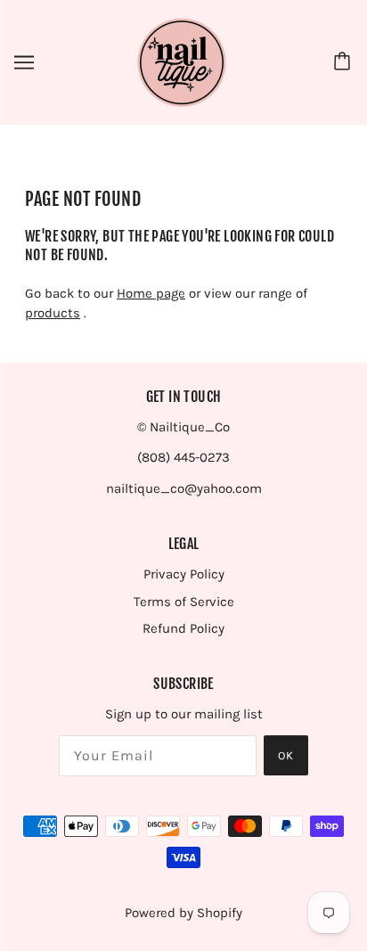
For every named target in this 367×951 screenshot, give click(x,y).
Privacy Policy (183, 574)
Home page (151, 293)
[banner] (181, 61)
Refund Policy (183, 628)
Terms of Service (184, 602)
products (52, 313)
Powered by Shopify (183, 913)
